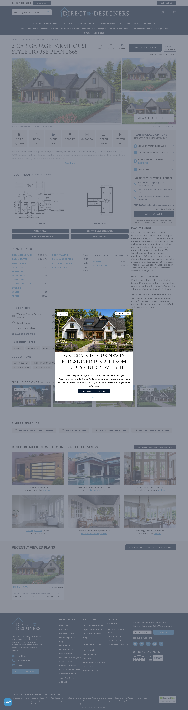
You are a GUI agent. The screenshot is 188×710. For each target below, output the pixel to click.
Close (94, 398)
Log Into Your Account (94, 391)
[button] (8, 702)
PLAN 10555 (121, 314)
